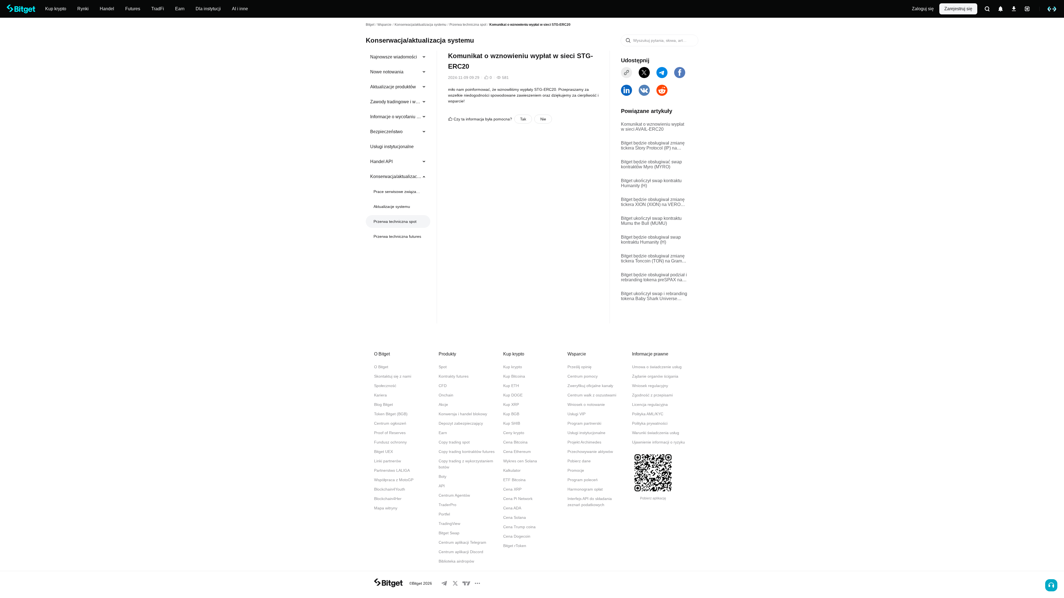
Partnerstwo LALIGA (392, 470)
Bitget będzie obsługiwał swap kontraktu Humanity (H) (651, 239)
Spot (443, 367)
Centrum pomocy (582, 376)
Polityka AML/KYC (647, 414)
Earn (443, 433)
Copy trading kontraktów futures (467, 451)
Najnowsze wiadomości (393, 57)
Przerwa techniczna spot (467, 25)
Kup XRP (511, 404)
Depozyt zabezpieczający (461, 423)
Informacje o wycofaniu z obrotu (395, 116)
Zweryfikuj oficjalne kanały (590, 385)
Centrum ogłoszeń (390, 423)
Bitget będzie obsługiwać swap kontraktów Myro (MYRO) (651, 164)
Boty (442, 476)
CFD (443, 385)
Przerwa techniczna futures (397, 236)
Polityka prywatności (649, 423)
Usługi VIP (576, 414)
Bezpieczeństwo (386, 131)
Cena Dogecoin (516, 536)
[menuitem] (398, 57)
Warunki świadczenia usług (655, 433)
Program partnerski (584, 423)
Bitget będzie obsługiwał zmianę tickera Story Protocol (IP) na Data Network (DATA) (653, 146)
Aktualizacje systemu (392, 206)
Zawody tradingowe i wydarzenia (395, 101)
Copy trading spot (454, 442)
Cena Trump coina (519, 527)
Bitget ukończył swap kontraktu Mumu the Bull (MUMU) (651, 221)
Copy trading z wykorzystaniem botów (466, 464)
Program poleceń (582, 480)
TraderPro (447, 504)
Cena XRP (512, 489)
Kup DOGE (513, 395)
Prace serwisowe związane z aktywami (397, 191)
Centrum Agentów (454, 495)
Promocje (575, 470)
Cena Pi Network (518, 498)
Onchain (446, 395)
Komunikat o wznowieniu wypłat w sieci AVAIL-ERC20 (652, 127)
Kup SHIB (511, 423)
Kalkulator (512, 470)
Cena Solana (514, 517)
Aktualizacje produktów (393, 86)
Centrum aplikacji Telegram (462, 542)
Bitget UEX (383, 451)
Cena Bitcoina (515, 442)
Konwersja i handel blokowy (463, 414)
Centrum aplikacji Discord (461, 552)
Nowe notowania (386, 71)
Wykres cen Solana (520, 461)
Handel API (381, 161)
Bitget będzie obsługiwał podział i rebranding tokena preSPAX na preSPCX (654, 277)
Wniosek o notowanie (586, 404)
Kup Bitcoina (514, 376)
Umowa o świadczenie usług (657, 367)
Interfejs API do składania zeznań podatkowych (589, 501)
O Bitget (381, 367)
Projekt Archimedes (584, 442)
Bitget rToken (514, 545)
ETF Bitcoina (514, 480)
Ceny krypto (513, 433)
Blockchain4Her (387, 498)
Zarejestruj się (958, 8)
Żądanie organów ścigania (655, 376)
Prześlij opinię (579, 367)
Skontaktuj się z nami (392, 376)
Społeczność (385, 385)
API (442, 486)
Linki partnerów (387, 461)
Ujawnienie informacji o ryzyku (658, 442)
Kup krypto (512, 367)
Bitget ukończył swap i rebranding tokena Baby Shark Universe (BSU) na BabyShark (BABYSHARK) (654, 296)
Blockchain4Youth (389, 489)
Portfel (444, 514)
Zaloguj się (923, 8)
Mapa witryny (385, 508)
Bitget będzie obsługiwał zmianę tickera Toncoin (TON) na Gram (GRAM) (653, 259)
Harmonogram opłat (585, 489)
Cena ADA (512, 508)
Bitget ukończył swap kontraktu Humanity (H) (651, 183)
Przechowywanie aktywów (590, 451)
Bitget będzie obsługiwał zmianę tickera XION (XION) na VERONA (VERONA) (654, 202)
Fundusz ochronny (390, 442)
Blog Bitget (383, 404)
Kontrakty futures (454, 376)
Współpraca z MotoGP (393, 480)
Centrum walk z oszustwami (591, 395)
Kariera (380, 395)
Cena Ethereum (517, 451)
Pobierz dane (579, 461)
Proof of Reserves (390, 433)
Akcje (443, 404)
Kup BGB (511, 414)
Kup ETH (511, 385)
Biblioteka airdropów (456, 561)
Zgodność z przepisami (652, 395)
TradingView (449, 523)
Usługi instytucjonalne (392, 146)
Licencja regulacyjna (650, 404)
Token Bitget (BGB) (391, 414)
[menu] (398, 148)
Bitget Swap (449, 533)
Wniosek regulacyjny (650, 385)
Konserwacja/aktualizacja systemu (420, 25)
